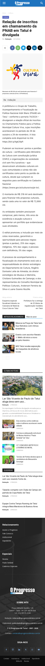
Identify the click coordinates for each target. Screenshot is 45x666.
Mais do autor (31, 317)
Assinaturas (15, 659)
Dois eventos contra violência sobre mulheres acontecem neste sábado (29, 423)
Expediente (6, 541)
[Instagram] (12, 649)
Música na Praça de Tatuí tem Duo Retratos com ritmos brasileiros (29, 326)
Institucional (7, 537)
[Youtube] (38, 649)
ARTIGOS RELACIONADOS (14, 317)
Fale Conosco (7, 533)
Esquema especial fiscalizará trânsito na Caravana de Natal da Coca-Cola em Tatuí (10, 304)
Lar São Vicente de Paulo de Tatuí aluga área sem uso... (21, 400)
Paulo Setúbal (7, 563)
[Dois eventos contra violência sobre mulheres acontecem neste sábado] (8, 424)
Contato (6, 659)
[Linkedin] (34, 47)
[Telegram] (23, 47)
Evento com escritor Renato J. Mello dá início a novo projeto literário (28, 337)
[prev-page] (3, 357)
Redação (8, 39)
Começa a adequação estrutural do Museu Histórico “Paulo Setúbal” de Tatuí (28, 435)
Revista (5, 559)
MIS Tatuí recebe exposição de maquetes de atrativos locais (28, 349)
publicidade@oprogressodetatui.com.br (27, 623)
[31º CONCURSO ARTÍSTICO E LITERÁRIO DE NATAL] (8, 448)
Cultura (10, 13)
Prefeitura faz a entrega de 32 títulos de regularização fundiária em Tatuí (33, 304)
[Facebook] (12, 47)
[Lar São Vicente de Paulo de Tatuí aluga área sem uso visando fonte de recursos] (22, 386)
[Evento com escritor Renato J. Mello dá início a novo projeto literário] (8, 337)
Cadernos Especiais (9, 566)
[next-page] (7, 357)
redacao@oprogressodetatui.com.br (26, 618)
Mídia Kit (19, 661)
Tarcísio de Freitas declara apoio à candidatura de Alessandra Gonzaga (29, 459)
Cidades (5, 394)
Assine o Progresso (10, 530)
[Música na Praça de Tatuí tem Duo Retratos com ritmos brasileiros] (8, 326)
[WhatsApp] (17, 47)
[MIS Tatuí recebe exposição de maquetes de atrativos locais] (8, 349)
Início (4, 13)
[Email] (40, 47)
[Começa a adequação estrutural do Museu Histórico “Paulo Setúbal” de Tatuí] (8, 436)
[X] (29, 47)
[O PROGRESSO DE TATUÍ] (22, 3)
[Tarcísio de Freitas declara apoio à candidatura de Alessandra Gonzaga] (8, 460)
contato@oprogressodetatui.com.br (26, 633)
